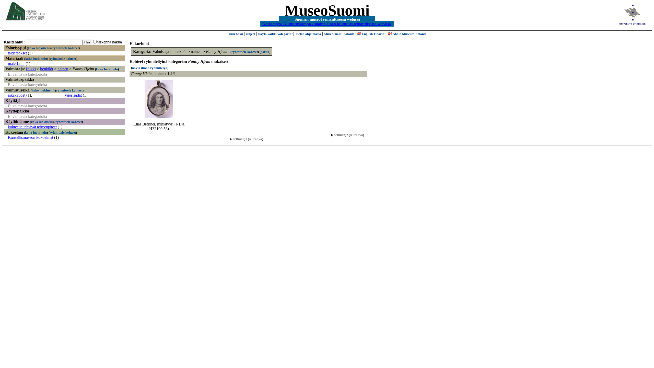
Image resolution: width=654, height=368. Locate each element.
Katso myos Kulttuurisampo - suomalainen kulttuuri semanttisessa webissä (326, 23)
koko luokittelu (39, 48)
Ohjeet (250, 34)
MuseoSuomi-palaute (339, 34)
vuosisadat (73, 95)
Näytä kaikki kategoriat (275, 34)
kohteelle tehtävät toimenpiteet (32, 127)
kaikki (31, 69)
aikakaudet (16, 95)
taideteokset (17, 53)
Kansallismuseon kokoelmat (30, 137)
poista (265, 52)
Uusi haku (236, 34)
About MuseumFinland (409, 34)
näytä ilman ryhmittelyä (149, 68)
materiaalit (16, 63)
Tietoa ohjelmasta (308, 34)
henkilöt (46, 69)
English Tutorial (373, 34)
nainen (62, 69)
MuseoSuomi (327, 10)
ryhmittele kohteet (65, 48)
